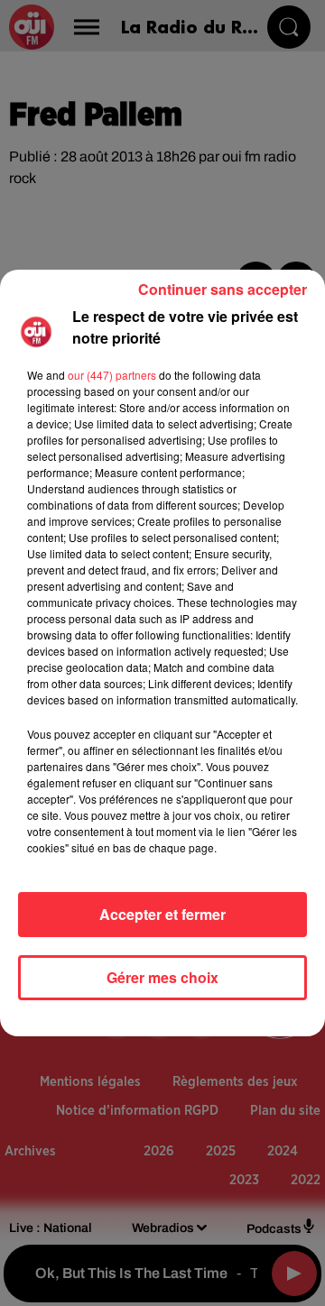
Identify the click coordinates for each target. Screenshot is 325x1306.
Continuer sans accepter (222, 289)
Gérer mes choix (162, 977)
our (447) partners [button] (112, 374)
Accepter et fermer (162, 914)
